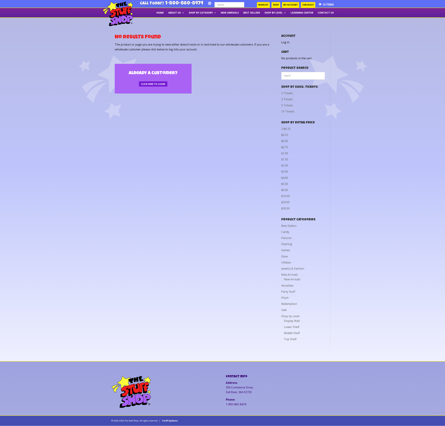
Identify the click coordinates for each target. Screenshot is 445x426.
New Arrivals (230, 12)
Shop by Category (201, 12)
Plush (285, 298)
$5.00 (284, 184)
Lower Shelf (291, 327)
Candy (285, 232)
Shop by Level (274, 12)
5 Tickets (287, 105)
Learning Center (302, 12)
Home (160, 12)
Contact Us (326, 12)
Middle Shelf (292, 333)
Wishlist (263, 4)
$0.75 (284, 147)
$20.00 (285, 202)
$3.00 (284, 171)
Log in (285, 42)
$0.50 (284, 141)
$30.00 (285, 208)
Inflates (286, 262)
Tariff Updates (170, 420)
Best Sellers (251, 12)
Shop (276, 4)
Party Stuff (288, 292)
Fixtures (286, 238)
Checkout (308, 4)
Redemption (289, 304)
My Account (290, 4)
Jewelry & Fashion (292, 268)
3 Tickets (287, 99)
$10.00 (285, 196)
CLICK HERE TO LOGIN (153, 84)
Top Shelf (290, 339)
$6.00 (284, 190)
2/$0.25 (286, 129)
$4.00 (284, 178)
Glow (284, 256)
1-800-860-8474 (184, 3)
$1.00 (284, 153)
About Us (174, 12)
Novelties (287, 285)
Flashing (286, 244)
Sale (284, 310)
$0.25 (284, 135)
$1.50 (284, 159)
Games (285, 250)
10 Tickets (287, 111)
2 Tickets (287, 93)
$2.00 (284, 165)
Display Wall (292, 321)
